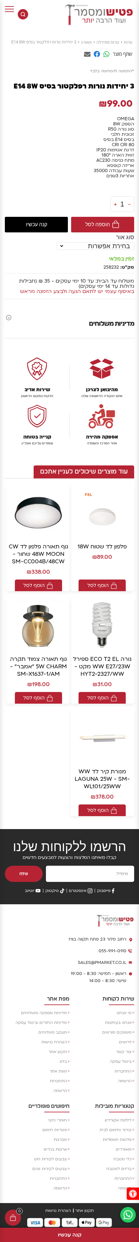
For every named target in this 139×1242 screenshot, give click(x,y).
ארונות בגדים (55, 1149)
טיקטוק (52, 890)
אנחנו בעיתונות (118, 1022)
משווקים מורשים (117, 1032)
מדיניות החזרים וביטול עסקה (41, 1022)
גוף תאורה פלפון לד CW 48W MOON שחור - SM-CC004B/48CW (38, 554)
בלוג (63, 1061)
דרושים (125, 1042)
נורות (128, 42)
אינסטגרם (77, 890)
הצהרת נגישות (54, 1042)
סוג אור (125, 237)
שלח (23, 874)
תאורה (86, 42)
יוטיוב (29, 890)
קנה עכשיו (36, 224)
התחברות (123, 1071)
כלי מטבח (122, 1159)
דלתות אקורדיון (118, 1120)
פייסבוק (104, 890)
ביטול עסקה (121, 1061)
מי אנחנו (124, 1012)
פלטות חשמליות (117, 1139)
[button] (133, 1194)
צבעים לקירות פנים (49, 1168)
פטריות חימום (54, 1129)
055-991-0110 (112, 951)
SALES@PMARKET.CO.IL (102, 963)
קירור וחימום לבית (116, 1129)
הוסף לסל (98, 585)
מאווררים (124, 1149)
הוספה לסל (97, 224)
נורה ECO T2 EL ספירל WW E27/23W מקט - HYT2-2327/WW (102, 666)
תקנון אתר (57, 1051)
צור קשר (124, 1051)
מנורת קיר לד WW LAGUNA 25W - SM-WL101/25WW (102, 779)
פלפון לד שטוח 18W (102, 546)
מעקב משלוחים (52, 1032)
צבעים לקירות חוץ (50, 1159)
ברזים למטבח (119, 1168)
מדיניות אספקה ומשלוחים (44, 1012)
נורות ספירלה (107, 42)
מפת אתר (58, 1071)
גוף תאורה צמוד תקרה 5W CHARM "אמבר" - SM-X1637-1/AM (38, 666)
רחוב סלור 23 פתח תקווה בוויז (97, 939)
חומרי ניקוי (57, 1120)
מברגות (60, 1139)
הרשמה (125, 1081)
